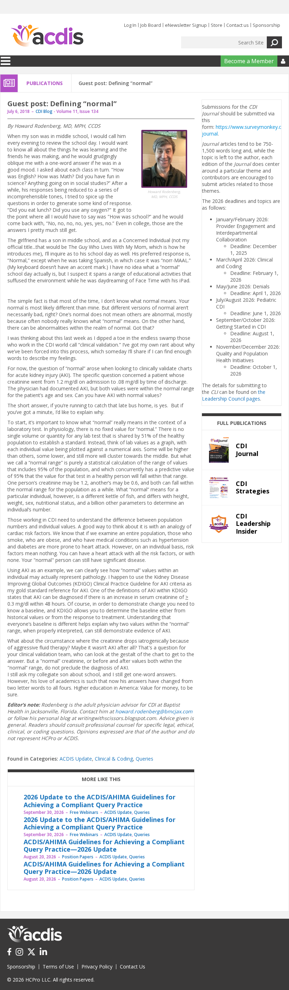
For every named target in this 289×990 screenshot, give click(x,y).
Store (216, 25)
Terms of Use (58, 966)
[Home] (47, 36)
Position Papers (77, 857)
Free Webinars (84, 812)
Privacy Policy (96, 966)
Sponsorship (266, 25)
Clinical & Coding (114, 758)
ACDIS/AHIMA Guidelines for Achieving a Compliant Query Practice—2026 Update (104, 846)
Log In (130, 25)
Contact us (237, 25)
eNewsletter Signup (186, 25)
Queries (144, 758)
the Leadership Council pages (233, 395)
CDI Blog (44, 111)
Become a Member (249, 61)
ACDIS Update (76, 758)
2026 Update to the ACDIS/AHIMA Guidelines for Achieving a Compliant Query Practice (100, 801)
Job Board (150, 25)
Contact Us (132, 966)
